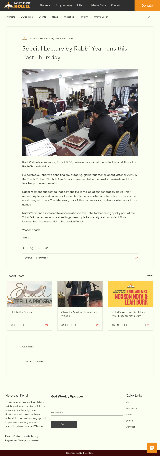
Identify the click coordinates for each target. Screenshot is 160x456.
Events (42, 17)
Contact (130, 427)
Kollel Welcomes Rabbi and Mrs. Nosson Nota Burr (129, 314)
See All (150, 275)
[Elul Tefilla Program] (29, 294)
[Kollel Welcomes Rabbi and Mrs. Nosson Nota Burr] (130, 294)
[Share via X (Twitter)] (31, 248)
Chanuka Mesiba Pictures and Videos (79, 314)
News (55, 17)
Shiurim (84, 17)
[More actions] (136, 38)
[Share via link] (46, 248)
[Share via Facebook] (23, 248)
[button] (64, 5)
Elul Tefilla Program (22, 312)
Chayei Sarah (101, 17)
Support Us (131, 408)
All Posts (11, 17)
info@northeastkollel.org (25, 436)
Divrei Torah (27, 17)
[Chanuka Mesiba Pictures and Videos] (80, 294)
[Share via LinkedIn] (39, 248)
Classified (69, 17)
